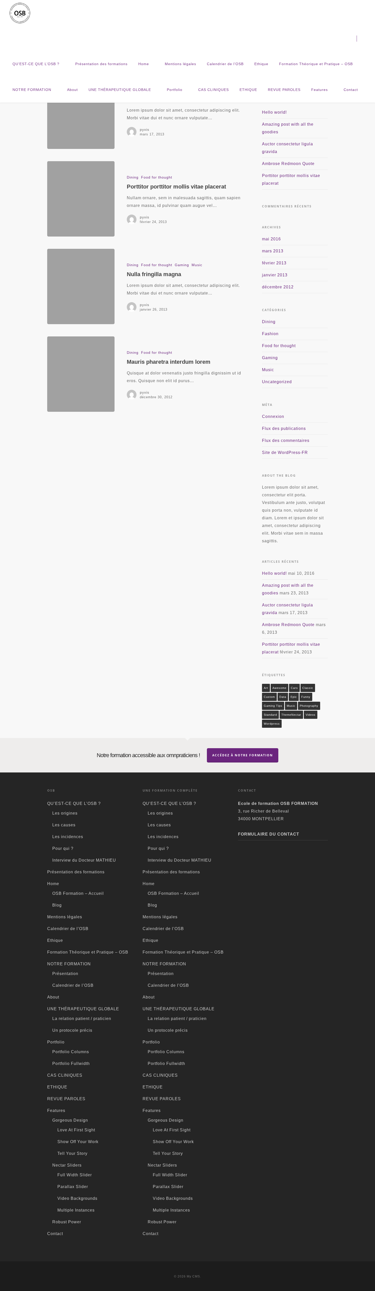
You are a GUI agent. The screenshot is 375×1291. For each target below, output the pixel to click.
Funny (305, 696)
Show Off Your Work (77, 1142)
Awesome (279, 687)
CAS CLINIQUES (213, 90)
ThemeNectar (291, 714)
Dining (133, 177)
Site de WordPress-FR (285, 452)
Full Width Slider (74, 1175)
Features (319, 90)
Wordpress (272, 723)
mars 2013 (272, 251)
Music (197, 265)
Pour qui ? (62, 848)
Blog (57, 905)
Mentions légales (180, 64)
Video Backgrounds (77, 1198)
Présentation (65, 973)
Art (266, 687)
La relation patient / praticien (81, 1018)
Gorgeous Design (70, 1120)
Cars (294, 687)
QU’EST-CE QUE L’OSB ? (35, 64)
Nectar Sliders (67, 1165)
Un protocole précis (72, 1030)
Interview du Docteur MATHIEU (84, 860)
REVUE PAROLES (284, 90)
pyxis (144, 129)
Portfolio (174, 90)
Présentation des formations (101, 64)
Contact (351, 90)
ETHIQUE (248, 90)
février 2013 (274, 263)
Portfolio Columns (70, 1052)
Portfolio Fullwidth (71, 1063)
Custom (269, 696)
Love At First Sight (76, 1130)
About (72, 90)
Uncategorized (277, 382)
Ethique (261, 64)
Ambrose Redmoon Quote (288, 163)
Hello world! (274, 112)
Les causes (64, 825)
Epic (294, 696)
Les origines (65, 813)
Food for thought (156, 177)
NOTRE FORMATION (31, 90)
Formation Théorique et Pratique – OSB (316, 64)
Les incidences (67, 837)
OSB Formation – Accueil (78, 893)
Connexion (273, 416)
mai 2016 (271, 239)
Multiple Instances (76, 1210)
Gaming (182, 265)
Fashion (270, 334)
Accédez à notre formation (242, 755)
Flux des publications (284, 428)
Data (282, 696)
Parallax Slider (72, 1186)
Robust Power (66, 1222)
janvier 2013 (275, 275)
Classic (307, 687)
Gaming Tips (273, 705)
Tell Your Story (72, 1153)
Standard (270, 714)
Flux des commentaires (285, 440)
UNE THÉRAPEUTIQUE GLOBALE (120, 90)
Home (143, 64)
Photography (309, 705)
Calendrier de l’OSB (225, 64)
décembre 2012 (278, 287)
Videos (311, 714)
